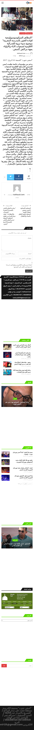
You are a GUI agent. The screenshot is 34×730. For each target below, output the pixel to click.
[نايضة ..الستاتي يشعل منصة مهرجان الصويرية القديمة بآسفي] (5, 470)
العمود (15, 398)
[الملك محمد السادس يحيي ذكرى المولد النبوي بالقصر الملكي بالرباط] (7, 347)
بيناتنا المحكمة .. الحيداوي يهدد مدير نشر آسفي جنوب (17, 403)
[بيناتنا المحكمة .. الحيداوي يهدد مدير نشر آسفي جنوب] (17, 396)
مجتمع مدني (22, 33)
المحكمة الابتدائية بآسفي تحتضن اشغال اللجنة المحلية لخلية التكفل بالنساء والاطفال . (25, 212)
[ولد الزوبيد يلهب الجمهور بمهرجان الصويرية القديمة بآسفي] (5, 478)
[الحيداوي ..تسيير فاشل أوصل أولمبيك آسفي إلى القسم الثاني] (17, 537)
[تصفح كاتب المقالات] (17, 188)
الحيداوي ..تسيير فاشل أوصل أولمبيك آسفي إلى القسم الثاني (17, 544)
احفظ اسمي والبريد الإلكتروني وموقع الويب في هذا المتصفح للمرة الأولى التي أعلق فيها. (19, 266)
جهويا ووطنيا (29, 33)
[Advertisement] (17, 318)
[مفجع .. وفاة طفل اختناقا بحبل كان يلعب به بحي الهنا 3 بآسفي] (7, 364)
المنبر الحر (15, 540)
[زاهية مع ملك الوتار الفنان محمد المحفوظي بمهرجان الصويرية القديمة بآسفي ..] (5, 462)
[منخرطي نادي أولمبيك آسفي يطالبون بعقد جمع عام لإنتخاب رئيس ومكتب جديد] (7, 355)
